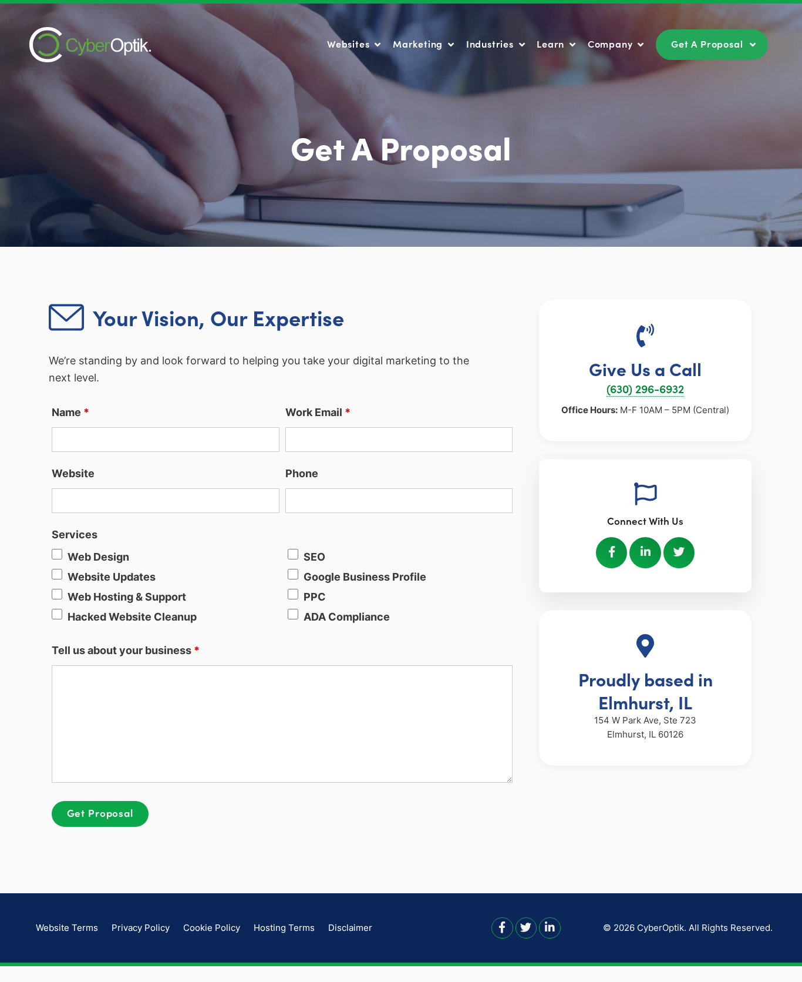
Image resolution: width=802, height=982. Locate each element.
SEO (314, 557)
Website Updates (112, 577)
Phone (301, 473)
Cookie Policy (211, 927)
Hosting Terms (284, 927)
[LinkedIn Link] (550, 927)
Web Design (98, 557)
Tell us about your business (126, 650)
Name (70, 412)
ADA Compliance (347, 617)
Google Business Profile (365, 577)
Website (73, 473)
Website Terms (67, 927)
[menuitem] (355, 44)
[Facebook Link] (502, 927)
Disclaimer (350, 927)
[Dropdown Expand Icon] (377, 45)
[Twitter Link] (526, 927)
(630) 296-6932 (645, 388)
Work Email (318, 412)
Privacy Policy (141, 927)
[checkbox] (57, 554)
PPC (315, 597)
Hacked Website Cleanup (132, 617)
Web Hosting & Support (127, 597)
